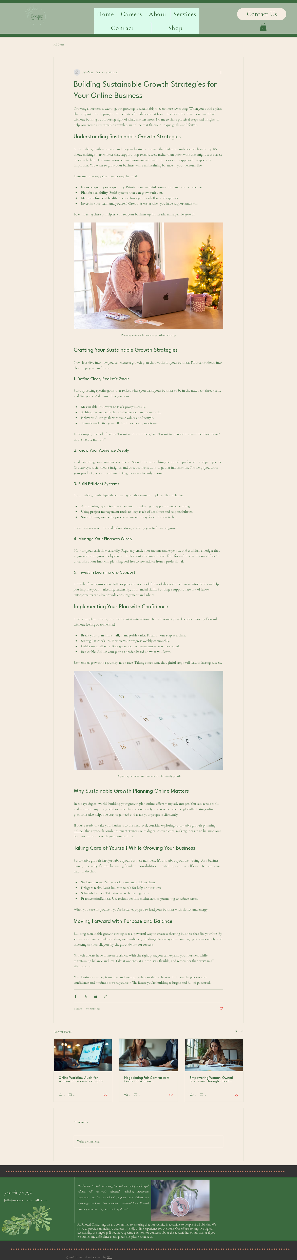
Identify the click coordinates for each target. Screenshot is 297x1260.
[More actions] (220, 72)
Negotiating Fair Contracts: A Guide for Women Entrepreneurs (146, 1079)
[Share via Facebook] (76, 996)
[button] (263, 27)
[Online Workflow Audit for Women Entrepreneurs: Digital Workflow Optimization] (83, 1055)
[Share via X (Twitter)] (85, 996)
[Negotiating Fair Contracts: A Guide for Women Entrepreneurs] (148, 1055)
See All (239, 1031)
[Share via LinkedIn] (95, 996)
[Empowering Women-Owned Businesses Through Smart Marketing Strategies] (214, 1055)
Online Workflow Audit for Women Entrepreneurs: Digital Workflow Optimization (81, 1079)
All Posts (59, 44)
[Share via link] (105, 996)
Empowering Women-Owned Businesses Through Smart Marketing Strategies (211, 1079)
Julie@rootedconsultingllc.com (25, 1200)
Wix (109, 1257)
